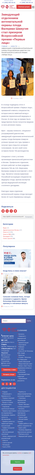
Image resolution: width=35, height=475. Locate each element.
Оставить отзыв (8, 374)
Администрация (23, 342)
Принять (17, 462)
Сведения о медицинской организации (21, 338)
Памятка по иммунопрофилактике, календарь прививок (25, 394)
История (21, 349)
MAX (14, 384)
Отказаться (17, 469)
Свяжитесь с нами (9, 369)
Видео (5, 228)
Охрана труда (23, 417)
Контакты (21, 334)
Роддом (4, 392)
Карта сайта (22, 428)
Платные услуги (23, 7)
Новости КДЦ (7, 234)
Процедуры (6, 236)
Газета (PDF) (6, 447)
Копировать (28, 216)
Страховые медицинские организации (22, 400)
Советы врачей (7, 238)
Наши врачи (22, 344)
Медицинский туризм (25, 436)
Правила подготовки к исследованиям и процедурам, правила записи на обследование (8, 415)
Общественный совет (25, 364)
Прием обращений (24, 361)
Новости (5, 232)
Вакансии (21, 355)
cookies (19, 453)
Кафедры (21, 347)
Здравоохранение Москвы (11, 230)
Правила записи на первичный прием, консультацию (7, 423)
